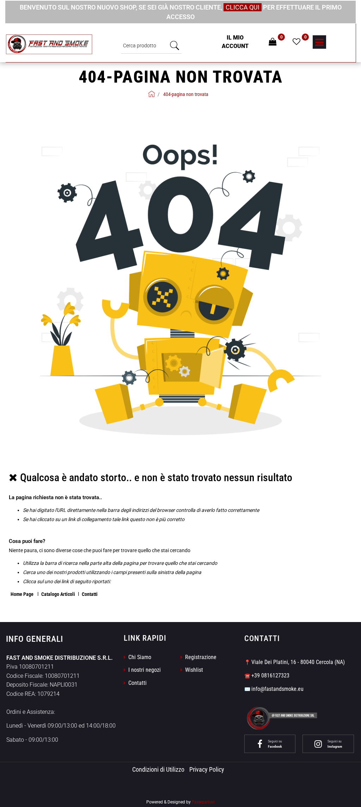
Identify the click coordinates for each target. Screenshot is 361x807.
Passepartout (203, 802)
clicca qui (242, 7)
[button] (174, 45)
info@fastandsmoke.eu (277, 689)
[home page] (151, 94)
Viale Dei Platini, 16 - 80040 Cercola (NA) (298, 662)
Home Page (23, 594)
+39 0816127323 (270, 675)
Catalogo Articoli (58, 594)
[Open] (319, 44)
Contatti (90, 594)
